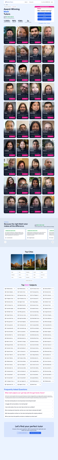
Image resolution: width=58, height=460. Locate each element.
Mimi (44, 94)
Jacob (19, 207)
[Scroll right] (53, 242)
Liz (44, 37)
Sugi (31, 188)
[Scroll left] (5, 242)
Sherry (32, 169)
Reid (18, 113)
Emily (44, 56)
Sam (44, 169)
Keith (6, 169)
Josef (6, 207)
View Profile (6, 42)
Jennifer (45, 207)
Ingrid (19, 150)
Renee (19, 56)
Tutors (4, 4)
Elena (18, 37)
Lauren (32, 94)
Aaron (6, 37)
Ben (6, 94)
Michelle (32, 113)
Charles (45, 113)
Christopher (8, 75)
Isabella (7, 150)
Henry (44, 150)
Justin (19, 94)
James (19, 75)
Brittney (19, 188)
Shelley (19, 169)
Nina (6, 113)
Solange (7, 131)
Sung (6, 56)
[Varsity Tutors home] (9, 2)
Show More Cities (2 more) (29, 280)
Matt (31, 56)
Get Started (12, 42)
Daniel (32, 150)
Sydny (32, 75)
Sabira (32, 131)
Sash (44, 188)
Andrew (45, 131)
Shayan (32, 37)
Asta (44, 75)
